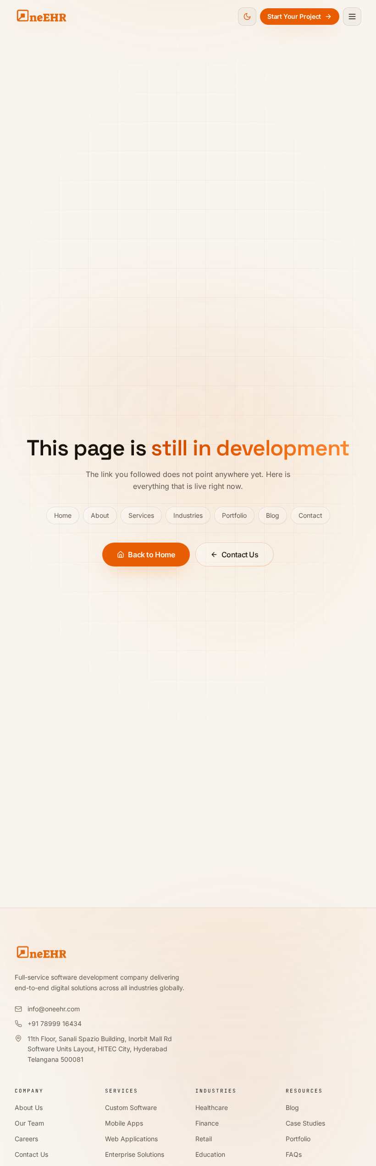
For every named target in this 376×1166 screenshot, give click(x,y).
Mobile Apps (124, 1123)
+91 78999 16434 (55, 1023)
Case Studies (305, 1123)
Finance (207, 1123)
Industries (188, 515)
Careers (26, 1139)
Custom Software (131, 1107)
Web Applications (131, 1139)
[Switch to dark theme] (247, 16)
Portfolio (234, 515)
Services (141, 515)
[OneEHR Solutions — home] (41, 16)
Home (63, 515)
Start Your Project (294, 16)
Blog (272, 515)
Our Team (29, 1123)
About (100, 515)
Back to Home (151, 554)
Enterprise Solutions (134, 1154)
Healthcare (211, 1107)
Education (210, 1154)
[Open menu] (352, 16)
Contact (310, 515)
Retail (203, 1139)
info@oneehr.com (54, 1009)
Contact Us (240, 554)
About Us (29, 1107)
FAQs (294, 1154)
